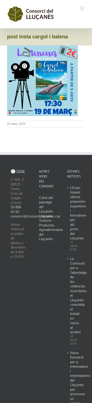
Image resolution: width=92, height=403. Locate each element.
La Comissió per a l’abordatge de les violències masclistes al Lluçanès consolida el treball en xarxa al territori (74, 295)
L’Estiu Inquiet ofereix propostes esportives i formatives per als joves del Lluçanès (74, 213)
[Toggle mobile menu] (82, 8)
